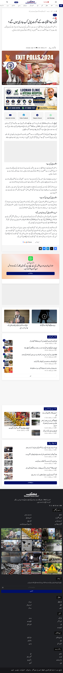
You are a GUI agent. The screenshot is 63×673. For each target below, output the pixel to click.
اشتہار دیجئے (30, 521)
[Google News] (27, 242)
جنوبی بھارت (29, 621)
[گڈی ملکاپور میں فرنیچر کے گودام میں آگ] (36, 433)
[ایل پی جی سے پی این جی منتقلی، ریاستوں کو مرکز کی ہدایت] (31, 533)
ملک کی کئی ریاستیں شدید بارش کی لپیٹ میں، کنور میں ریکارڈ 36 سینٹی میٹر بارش (43, 341)
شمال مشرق (29, 624)
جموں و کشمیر (59, 621)
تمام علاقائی (60, 602)
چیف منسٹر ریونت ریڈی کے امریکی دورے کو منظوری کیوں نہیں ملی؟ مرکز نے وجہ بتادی (41, 448)
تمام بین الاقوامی (59, 638)
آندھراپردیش (29, 605)
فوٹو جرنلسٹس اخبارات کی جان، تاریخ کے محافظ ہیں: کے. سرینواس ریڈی (44, 475)
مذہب (8, 6)
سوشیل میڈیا (29, 660)
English (16, 2)
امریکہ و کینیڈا (25, 6)
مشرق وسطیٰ (32, 6)
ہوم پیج (60, 515)
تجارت (60, 657)
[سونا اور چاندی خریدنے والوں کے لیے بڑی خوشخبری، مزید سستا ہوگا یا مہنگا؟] (8, 370)
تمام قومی (60, 618)
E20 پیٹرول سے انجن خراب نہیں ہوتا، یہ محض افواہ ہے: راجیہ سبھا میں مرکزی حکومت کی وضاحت (39, 355)
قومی (42, 6)
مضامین (60, 654)
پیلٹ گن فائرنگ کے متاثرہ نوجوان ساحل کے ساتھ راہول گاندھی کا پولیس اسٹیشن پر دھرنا (41, 454)
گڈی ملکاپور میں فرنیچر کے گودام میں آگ (50, 431)
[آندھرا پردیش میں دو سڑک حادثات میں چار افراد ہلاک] (52, 568)
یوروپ (19, 6)
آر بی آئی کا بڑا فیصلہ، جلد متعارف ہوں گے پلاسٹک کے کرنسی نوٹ (45, 361)
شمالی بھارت (59, 628)
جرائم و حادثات (59, 660)
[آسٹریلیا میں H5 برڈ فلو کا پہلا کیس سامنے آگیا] (36, 415)
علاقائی (47, 6)
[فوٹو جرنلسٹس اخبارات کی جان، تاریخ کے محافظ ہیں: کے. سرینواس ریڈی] (8, 476)
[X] (59, 506)
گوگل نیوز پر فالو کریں (58, 524)
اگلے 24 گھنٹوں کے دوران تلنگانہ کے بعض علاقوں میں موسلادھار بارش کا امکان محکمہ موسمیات (49, 423)
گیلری (30, 663)
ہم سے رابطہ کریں (58, 521)
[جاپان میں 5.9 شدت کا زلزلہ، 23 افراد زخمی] (11, 545)
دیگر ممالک (13, 6)
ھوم (54, 11)
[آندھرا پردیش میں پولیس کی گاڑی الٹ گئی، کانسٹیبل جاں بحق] (11, 533)
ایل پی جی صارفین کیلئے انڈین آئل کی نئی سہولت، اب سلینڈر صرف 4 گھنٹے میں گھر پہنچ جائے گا (40, 348)
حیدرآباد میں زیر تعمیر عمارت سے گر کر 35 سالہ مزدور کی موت (46, 461)
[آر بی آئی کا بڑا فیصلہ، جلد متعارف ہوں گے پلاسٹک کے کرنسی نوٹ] (8, 363)
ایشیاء (37, 6)
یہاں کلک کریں (30, 273)
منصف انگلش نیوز (58, 518)
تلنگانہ (52, 6)
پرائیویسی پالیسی (28, 670)
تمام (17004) (30, 483)
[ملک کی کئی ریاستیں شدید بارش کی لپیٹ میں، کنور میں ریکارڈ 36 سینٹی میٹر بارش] (8, 343)
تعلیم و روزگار (29, 657)
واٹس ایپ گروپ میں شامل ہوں (26, 524)
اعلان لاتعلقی (34, 670)
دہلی (61, 624)
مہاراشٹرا (30, 608)
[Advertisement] (30, 40)
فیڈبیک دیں (17, 670)
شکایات (12, 670)
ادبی (31, 654)
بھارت (48, 11)
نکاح (61, 663)
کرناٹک (60, 608)
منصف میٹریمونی (29, 518)
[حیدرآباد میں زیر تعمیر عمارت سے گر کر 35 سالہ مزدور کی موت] (8, 463)
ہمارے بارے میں (28, 515)
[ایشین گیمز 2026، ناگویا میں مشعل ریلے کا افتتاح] (31, 568)
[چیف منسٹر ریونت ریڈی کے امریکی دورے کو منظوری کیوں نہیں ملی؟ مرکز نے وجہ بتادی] (8, 449)
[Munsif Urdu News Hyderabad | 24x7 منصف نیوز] (31, 2)
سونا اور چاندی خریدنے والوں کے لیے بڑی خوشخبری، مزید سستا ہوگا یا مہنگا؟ (43, 368)
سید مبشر (50, 48)
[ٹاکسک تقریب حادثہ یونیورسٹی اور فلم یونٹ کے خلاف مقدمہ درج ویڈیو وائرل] (52, 533)
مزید (30, 376)
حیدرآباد (57, 6)
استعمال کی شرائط (22, 670)
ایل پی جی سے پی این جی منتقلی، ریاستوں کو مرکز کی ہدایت (19, 428)
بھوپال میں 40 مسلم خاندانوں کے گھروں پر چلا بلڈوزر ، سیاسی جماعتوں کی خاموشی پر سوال (41, 468)
